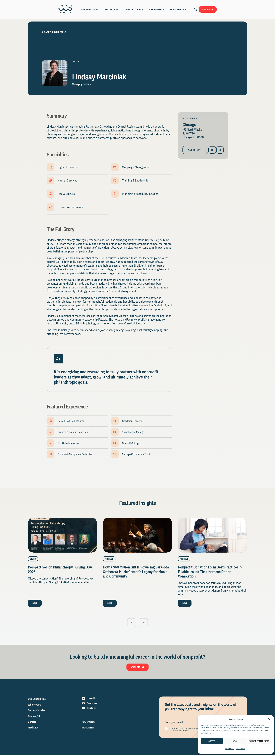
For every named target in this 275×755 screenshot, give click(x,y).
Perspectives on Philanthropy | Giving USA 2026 (60, 569)
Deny (234, 741)
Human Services (67, 180)
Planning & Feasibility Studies (140, 194)
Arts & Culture (66, 194)
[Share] (220, 150)
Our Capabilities (37, 699)
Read (35, 603)
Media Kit (33, 727)
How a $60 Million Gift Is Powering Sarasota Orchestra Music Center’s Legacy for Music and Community (136, 571)
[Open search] (195, 9)
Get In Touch (195, 149)
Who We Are (34, 704)
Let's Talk (207, 9)
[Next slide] (143, 622)
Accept (211, 741)
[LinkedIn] (212, 150)
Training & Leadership (135, 180)
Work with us (137, 667)
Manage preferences (259, 741)
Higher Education (68, 167)
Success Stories (36, 710)
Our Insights (34, 716)
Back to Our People (55, 32)
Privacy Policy (240, 748)
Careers (32, 722)
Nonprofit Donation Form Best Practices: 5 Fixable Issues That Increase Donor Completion (210, 571)
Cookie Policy (229, 748)
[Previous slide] (131, 622)
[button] (269, 719)
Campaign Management (136, 167)
